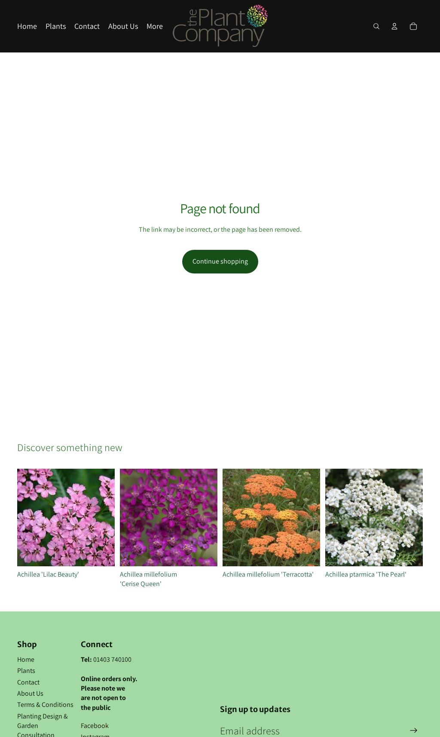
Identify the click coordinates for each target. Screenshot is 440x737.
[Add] (101, 553)
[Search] (376, 26)
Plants (26, 670)
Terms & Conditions (45, 704)
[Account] (394, 26)
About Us (30, 693)
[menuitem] (154, 26)
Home (25, 659)
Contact (28, 682)
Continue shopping (220, 261)
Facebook (95, 725)
